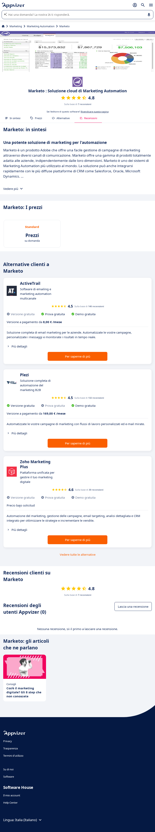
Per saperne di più (77, 356)
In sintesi (15, 118)
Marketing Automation (40, 26)
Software (8, 776)
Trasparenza (10, 748)
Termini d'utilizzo (13, 755)
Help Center (10, 802)
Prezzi (38, 118)
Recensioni (90, 118)
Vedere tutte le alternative (77, 554)
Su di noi (8, 769)
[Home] (3, 26)
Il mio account (11, 795)
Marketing (15, 26)
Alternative (63, 118)
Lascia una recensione (133, 606)
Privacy (7, 741)
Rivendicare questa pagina (95, 111)
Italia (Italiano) (26, 820)
